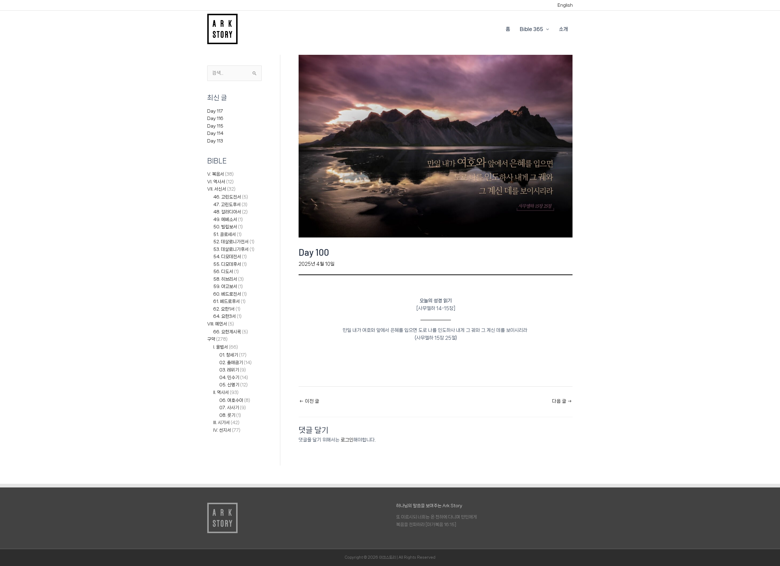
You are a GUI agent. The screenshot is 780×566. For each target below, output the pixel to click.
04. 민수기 (229, 377)
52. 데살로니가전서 (231, 241)
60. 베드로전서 (227, 294)
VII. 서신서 (216, 189)
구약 (211, 339)
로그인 (347, 439)
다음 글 (562, 401)
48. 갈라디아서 (227, 211)
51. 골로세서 (224, 234)
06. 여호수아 (231, 400)
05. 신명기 (229, 384)
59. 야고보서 (225, 286)
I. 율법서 (220, 347)
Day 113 (215, 141)
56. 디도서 (223, 271)
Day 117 (215, 111)
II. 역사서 (221, 392)
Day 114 (215, 133)
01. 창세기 (228, 355)
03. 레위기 (229, 369)
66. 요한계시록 (227, 331)
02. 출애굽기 (231, 362)
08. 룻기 (227, 415)
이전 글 (309, 401)
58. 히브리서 (225, 279)
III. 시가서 (221, 422)
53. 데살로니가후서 (231, 249)
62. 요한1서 (224, 309)
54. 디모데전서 (227, 256)
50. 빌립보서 (225, 226)
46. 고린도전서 (227, 197)
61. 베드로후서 (226, 301)
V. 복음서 (215, 174)
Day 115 (215, 126)
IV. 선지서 (222, 430)
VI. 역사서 (216, 181)
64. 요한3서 (224, 316)
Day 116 (215, 118)
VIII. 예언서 (217, 324)
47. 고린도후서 (227, 204)
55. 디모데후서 (227, 264)
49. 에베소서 (225, 219)
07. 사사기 (229, 407)
